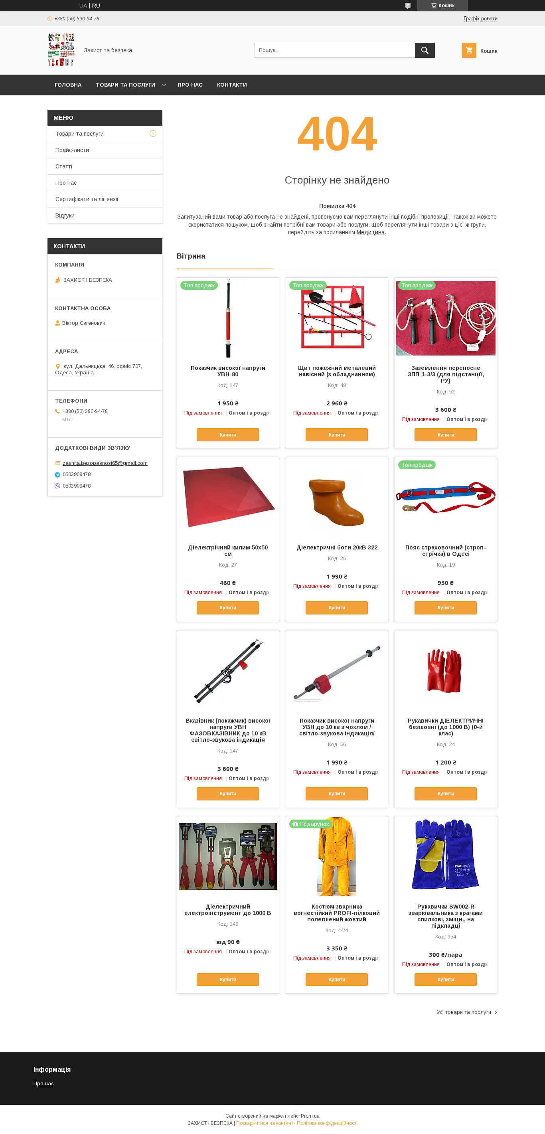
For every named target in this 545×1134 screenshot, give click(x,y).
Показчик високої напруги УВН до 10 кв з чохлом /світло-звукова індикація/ (337, 727)
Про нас (190, 85)
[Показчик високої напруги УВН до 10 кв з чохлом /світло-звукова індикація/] (337, 670)
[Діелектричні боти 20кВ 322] (337, 497)
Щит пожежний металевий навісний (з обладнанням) (337, 371)
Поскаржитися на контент (264, 1123)
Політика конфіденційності (327, 1123)
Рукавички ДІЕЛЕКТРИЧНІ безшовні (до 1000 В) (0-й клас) (446, 727)
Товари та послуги (125, 85)
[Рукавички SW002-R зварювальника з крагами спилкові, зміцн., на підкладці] (446, 856)
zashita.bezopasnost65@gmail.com (105, 463)
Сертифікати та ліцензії (86, 199)
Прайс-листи (72, 150)
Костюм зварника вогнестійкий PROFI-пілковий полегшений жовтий (337, 913)
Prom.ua (310, 1116)
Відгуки (65, 215)
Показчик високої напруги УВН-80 (228, 371)
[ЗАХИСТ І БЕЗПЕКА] (61, 64)
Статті (63, 166)
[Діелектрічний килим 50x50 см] (228, 497)
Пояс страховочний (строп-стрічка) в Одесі (445, 550)
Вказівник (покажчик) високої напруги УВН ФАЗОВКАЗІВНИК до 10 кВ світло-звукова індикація (228, 730)
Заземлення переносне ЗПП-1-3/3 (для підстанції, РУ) (446, 374)
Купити (228, 435)
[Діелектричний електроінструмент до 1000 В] (228, 856)
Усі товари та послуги (464, 1012)
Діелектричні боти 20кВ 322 (336, 547)
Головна (68, 85)
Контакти (232, 85)
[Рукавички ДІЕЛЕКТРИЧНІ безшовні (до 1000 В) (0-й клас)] (446, 670)
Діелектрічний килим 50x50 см (228, 550)
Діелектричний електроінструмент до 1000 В (227, 909)
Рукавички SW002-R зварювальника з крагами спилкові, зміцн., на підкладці (446, 916)
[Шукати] (425, 50)
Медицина (371, 232)
